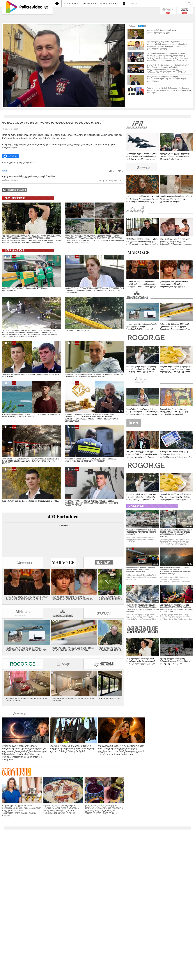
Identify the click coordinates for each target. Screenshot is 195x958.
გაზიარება (12, 156)
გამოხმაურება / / (113, 180)
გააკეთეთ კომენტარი (17, 190)
